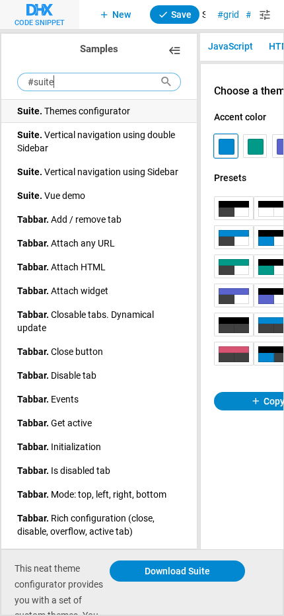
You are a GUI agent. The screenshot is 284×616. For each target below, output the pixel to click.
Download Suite (177, 570)
